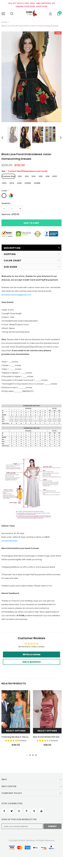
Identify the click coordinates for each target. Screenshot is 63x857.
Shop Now (41, 6)
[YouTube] (41, 810)
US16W (28, 183)
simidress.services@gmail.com (16, 294)
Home (4, 22)
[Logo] (31, 13)
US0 (20, 176)
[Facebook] (4, 810)
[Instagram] (19, 810)
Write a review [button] (31, 654)
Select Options (15, 730)
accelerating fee (9, 540)
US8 (47, 176)
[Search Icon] (11, 13)
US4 (33, 176)
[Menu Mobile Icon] (3, 13)
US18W (37, 183)
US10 (54, 176)
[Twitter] (11, 810)
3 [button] (33, 755)
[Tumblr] (34, 810)
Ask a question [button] (31, 662)
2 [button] (30, 755)
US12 (4, 183)
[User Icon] (50, 13)
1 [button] (27, 755)
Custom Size (8, 176)
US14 (12, 183)
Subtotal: (6, 214)
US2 (27, 176)
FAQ (50, 585)
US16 (19, 183)
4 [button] (36, 755)
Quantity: (6, 203)
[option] (31, 76)
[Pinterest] (26, 810)
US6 (40, 176)
